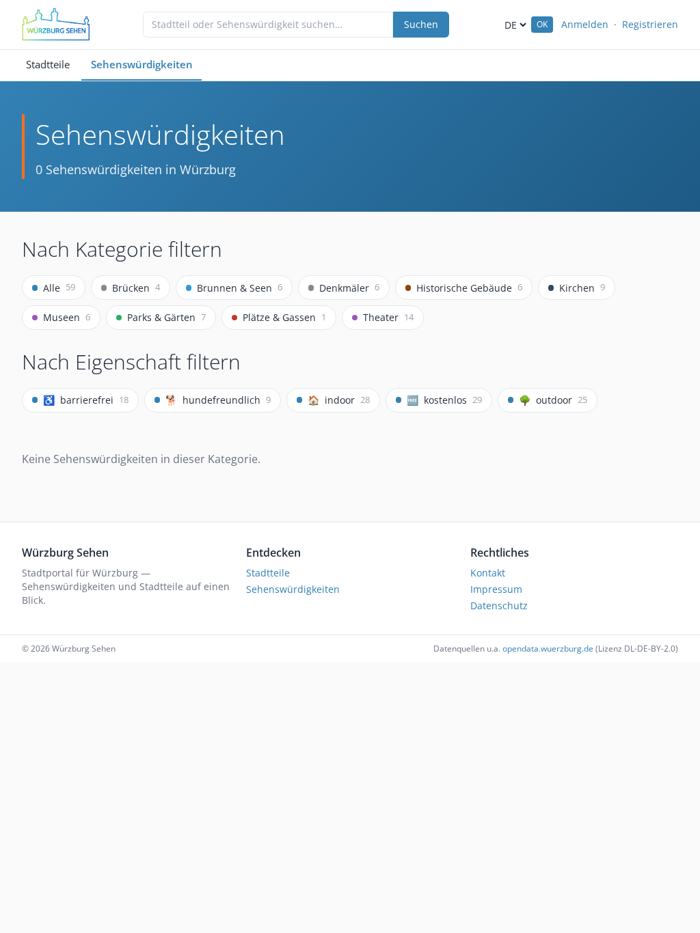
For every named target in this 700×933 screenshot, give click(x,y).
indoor (339, 399)
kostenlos (444, 399)
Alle (59, 287)
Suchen (421, 24)
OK (542, 24)
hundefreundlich (218, 399)
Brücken (136, 287)
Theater (388, 317)
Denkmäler (349, 287)
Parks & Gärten (166, 317)
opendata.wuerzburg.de (547, 648)
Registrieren (650, 24)
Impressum (496, 589)
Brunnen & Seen (239, 287)
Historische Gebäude (469, 287)
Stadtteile (48, 64)
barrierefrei (86, 399)
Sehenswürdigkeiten (142, 64)
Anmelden (584, 24)
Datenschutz (499, 605)
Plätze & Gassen (284, 317)
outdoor (553, 399)
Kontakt (487, 572)
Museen (66, 317)
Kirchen (582, 287)
